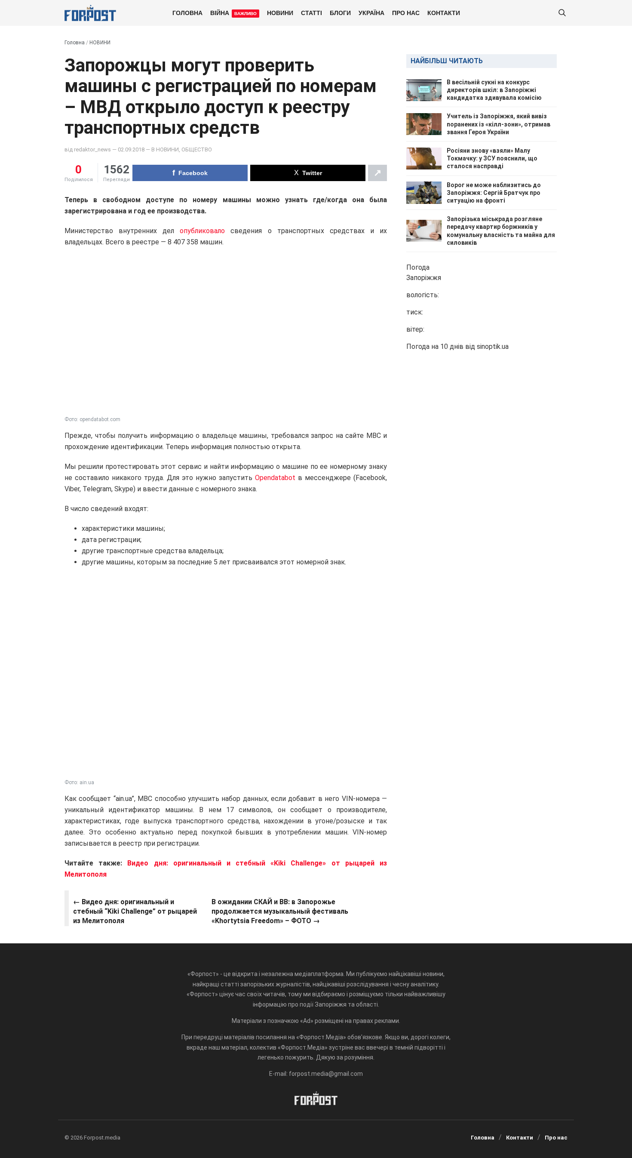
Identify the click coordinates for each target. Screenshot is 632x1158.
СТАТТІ (311, 12)
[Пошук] (562, 13)
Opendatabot (275, 478)
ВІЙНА (233, 12)
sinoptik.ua (493, 346)
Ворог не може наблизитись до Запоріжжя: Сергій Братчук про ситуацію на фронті (494, 193)
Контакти (443, 12)
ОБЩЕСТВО (196, 149)
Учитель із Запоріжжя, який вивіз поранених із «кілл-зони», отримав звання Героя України (498, 124)
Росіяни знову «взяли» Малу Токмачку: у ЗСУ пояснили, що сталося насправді (492, 158)
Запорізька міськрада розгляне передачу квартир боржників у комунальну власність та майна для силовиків (501, 231)
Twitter (312, 172)
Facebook (193, 172)
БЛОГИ (340, 12)
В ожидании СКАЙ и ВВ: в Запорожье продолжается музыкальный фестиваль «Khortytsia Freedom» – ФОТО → (280, 911)
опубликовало (202, 231)
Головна (187, 12)
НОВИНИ (280, 12)
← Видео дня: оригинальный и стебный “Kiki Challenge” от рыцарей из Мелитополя (135, 911)
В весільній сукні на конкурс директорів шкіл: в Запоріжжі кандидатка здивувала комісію (494, 90)
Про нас (406, 12)
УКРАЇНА (371, 12)
